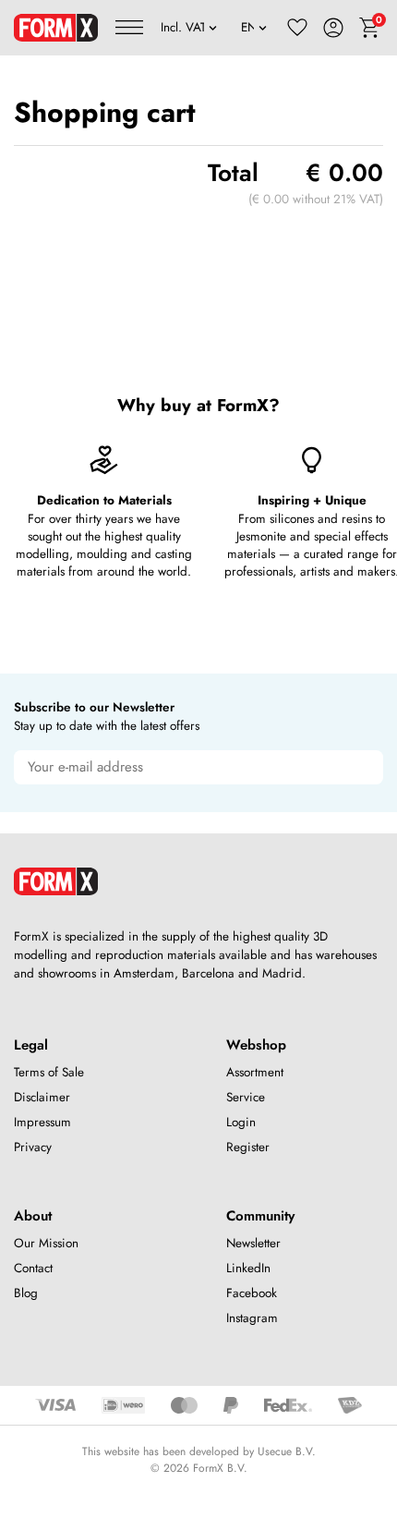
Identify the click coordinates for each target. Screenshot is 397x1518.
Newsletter (253, 1243)
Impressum (42, 1122)
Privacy (33, 1147)
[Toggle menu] (129, 27)
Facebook (251, 1293)
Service (245, 1097)
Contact (33, 1268)
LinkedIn (248, 1268)
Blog (26, 1293)
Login (241, 1122)
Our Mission (46, 1243)
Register (248, 1147)
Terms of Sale (49, 1072)
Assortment (254, 1072)
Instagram (252, 1318)
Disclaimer (42, 1097)
